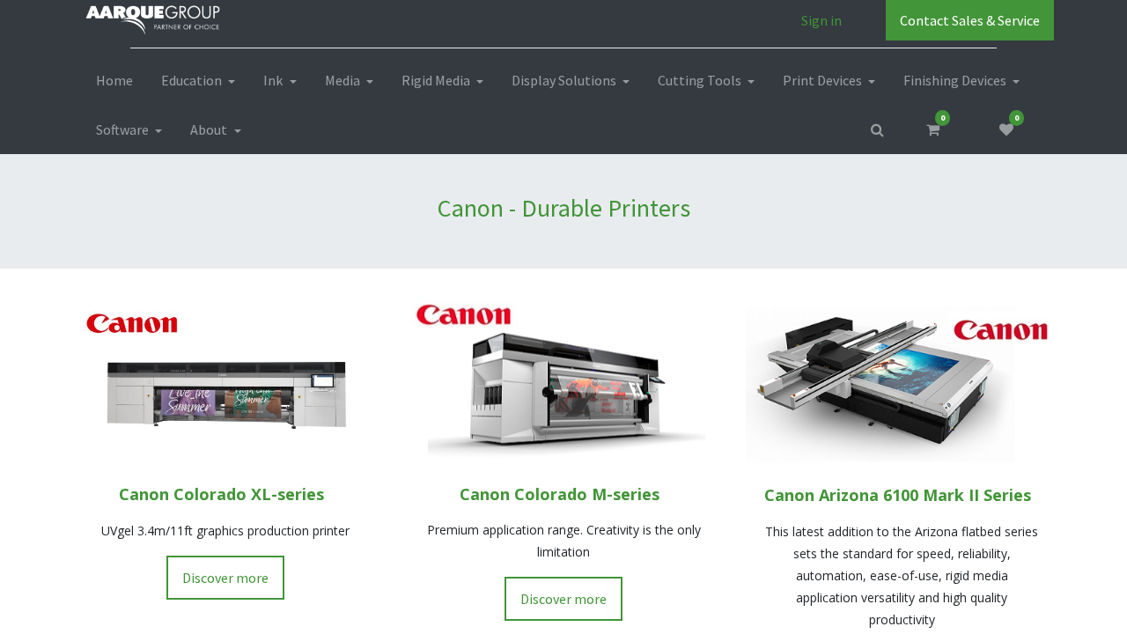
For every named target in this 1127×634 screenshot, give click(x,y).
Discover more (225, 577)
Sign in (821, 20)
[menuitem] (114, 80)
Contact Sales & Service (970, 20)
